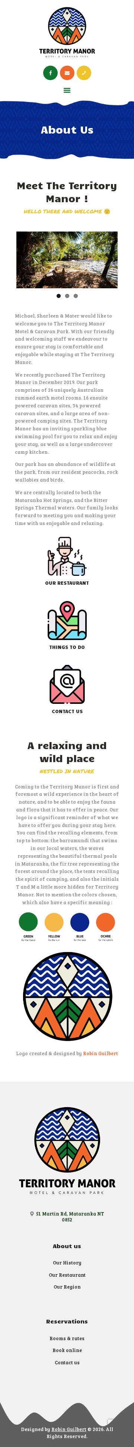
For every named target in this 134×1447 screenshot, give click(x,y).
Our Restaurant (67, 1275)
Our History (67, 1262)
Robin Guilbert (100, 1053)
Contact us (67, 1362)
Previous (27, 260)
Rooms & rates (67, 1338)
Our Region (67, 1286)
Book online (67, 1350)
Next (106, 260)
